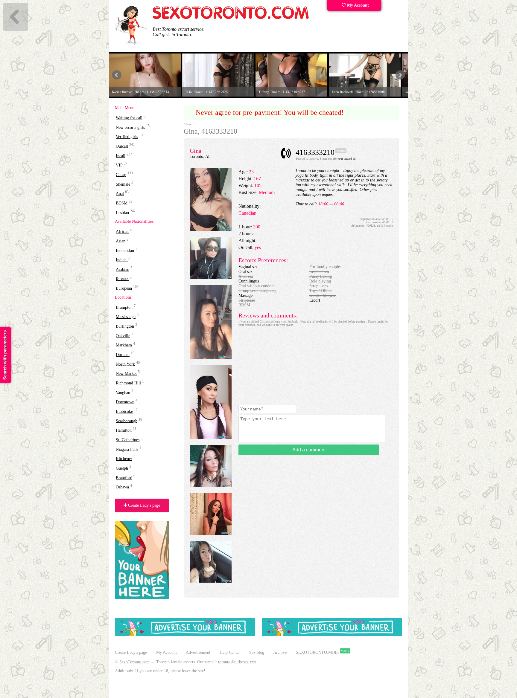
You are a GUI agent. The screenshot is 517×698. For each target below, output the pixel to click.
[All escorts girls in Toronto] (231, 18)
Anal (120, 193)
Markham (124, 345)
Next (400, 75)
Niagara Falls (127, 449)
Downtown (125, 402)
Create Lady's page (143, 505)
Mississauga (126, 316)
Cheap (121, 174)
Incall (120, 155)
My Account (357, 5)
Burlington (125, 326)
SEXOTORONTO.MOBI (317, 652)
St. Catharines (127, 440)
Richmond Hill (128, 383)
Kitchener (124, 458)
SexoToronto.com (134, 662)
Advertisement (198, 652)
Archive (280, 652)
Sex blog (256, 652)
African (122, 231)
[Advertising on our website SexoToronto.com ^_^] (185, 635)
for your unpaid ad (344, 158)
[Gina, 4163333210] (211, 229)
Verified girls (127, 137)
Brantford (124, 477)
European (124, 288)
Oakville (123, 335)
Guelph (122, 468)
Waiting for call (129, 118)
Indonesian (125, 250)
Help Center (230, 652)
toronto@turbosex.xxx (237, 662)
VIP (119, 165)
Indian (122, 260)
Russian (122, 279)
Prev (116, 75)
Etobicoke (124, 411)
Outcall (122, 146)
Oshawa (122, 487)
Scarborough (126, 421)
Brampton (124, 307)
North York (125, 364)
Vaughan (123, 392)
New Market (126, 373)
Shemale (123, 184)
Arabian (122, 269)
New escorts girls (130, 127)
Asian (120, 241)
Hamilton (124, 430)
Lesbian (122, 212)
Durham (123, 354)
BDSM (121, 203)
